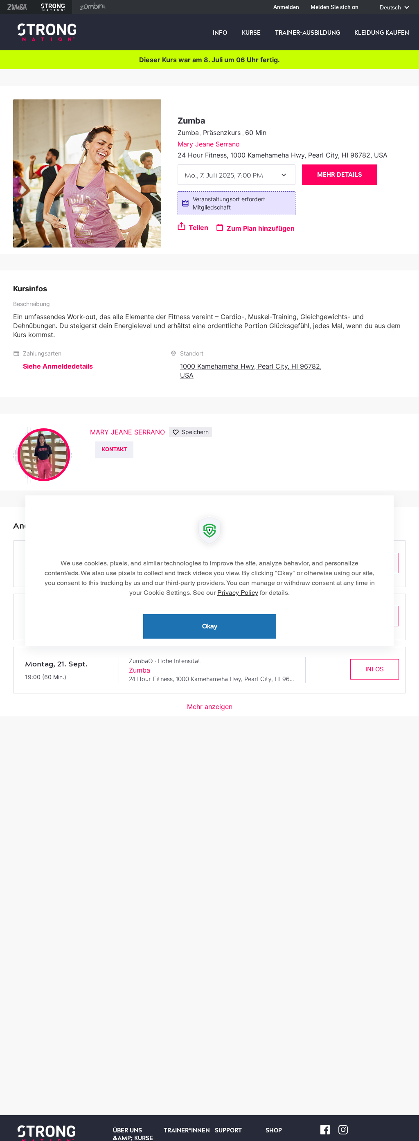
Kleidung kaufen (381, 32)
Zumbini (92, 7)
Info (220, 32)
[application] (209, 570)
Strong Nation (53, 7)
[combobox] (236, 174)
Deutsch (391, 7)
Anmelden (286, 7)
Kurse (251, 32)
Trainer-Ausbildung (307, 32)
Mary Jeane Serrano (209, 144)
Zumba (17, 7)
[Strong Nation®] (47, 32)
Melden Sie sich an (334, 7)
